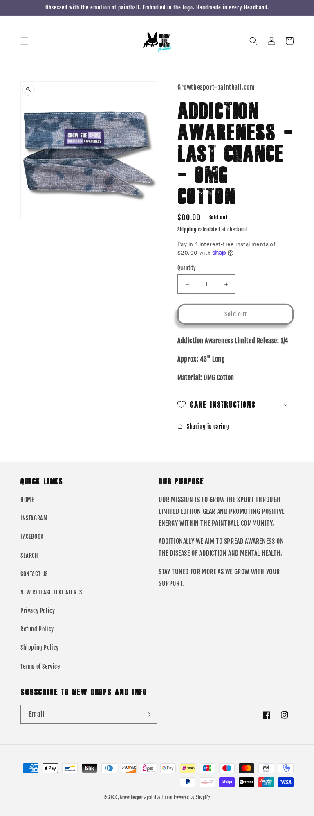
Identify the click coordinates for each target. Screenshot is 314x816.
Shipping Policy (39, 647)
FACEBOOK (32, 536)
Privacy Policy (37, 610)
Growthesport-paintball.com (146, 797)
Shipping (187, 229)
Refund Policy (37, 629)
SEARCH (29, 555)
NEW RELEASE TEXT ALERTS (51, 592)
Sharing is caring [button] (208, 426)
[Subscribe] (148, 714)
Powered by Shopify (192, 797)
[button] (25, 41)
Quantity (186, 267)
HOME (27, 499)
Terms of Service (40, 666)
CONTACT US (34, 573)
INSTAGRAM (33, 518)
